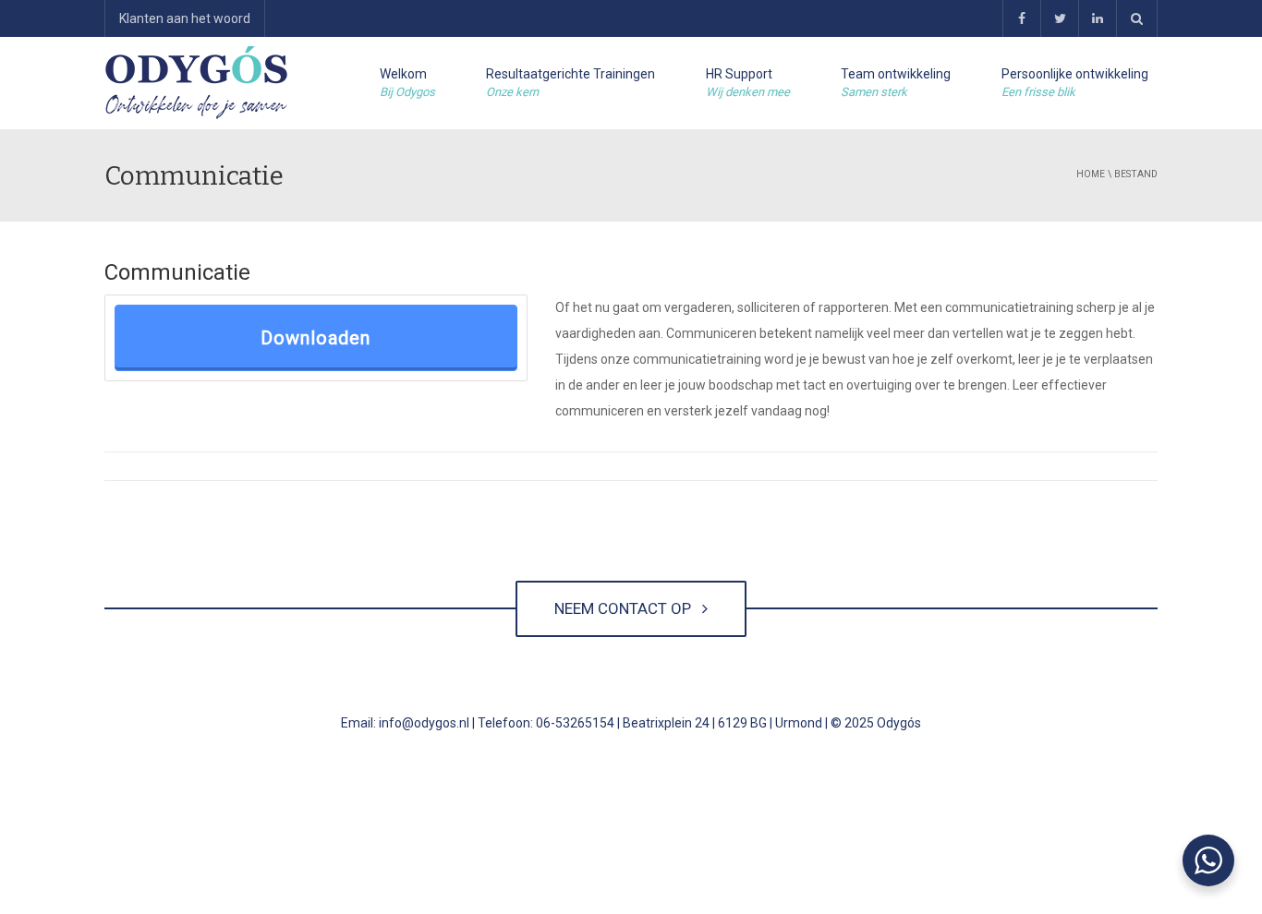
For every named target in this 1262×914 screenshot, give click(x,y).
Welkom (407, 82)
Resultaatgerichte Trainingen (570, 82)
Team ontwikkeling (896, 82)
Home (1090, 174)
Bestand (1136, 174)
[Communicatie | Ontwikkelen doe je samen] (196, 83)
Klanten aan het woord (184, 18)
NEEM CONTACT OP (626, 608)
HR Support (748, 82)
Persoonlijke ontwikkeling (1074, 82)
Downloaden (315, 338)
